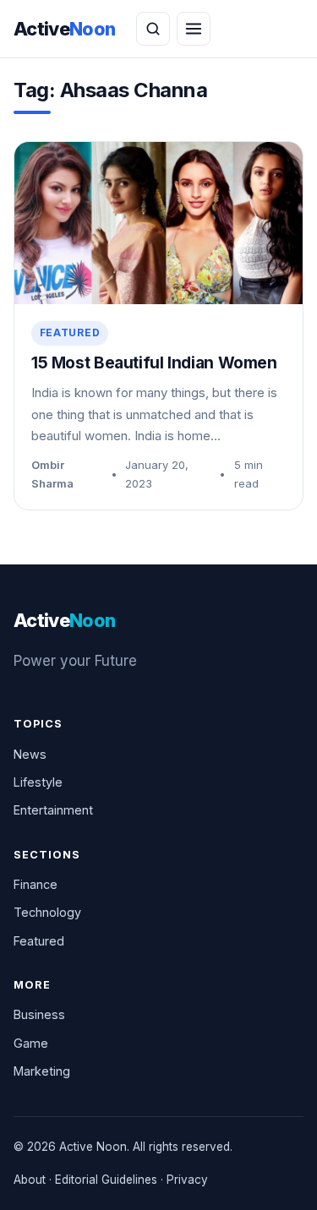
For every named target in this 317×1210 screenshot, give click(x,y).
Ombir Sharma (52, 474)
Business (39, 1014)
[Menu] (193, 29)
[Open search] (153, 29)
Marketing (42, 1071)
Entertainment (53, 810)
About (30, 1179)
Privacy (187, 1179)
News (30, 754)
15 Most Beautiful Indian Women (154, 363)
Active (65, 29)
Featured (70, 332)
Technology (47, 912)
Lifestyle (38, 782)
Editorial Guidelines (106, 1179)
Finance (35, 884)
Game (31, 1043)
